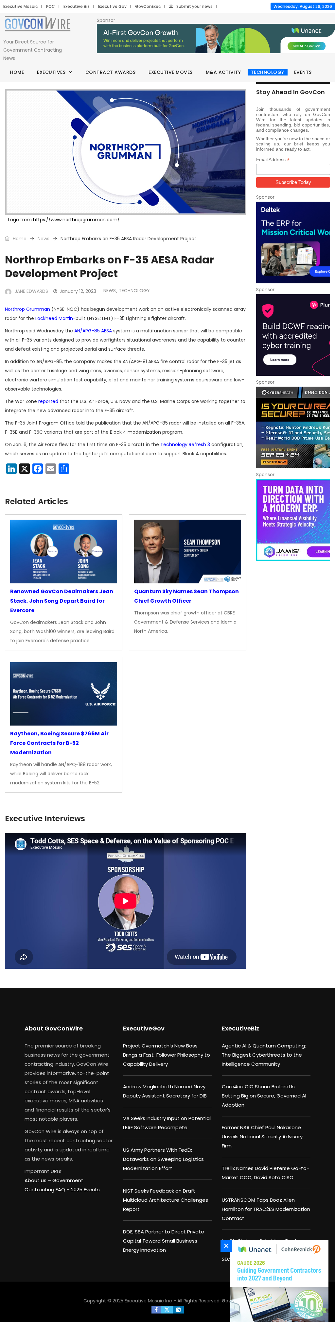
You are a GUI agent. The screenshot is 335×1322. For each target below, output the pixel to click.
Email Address (273, 160)
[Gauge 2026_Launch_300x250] (277, 1281)
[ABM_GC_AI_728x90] (216, 39)
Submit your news (194, 6)
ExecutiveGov (144, 1028)
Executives (51, 72)
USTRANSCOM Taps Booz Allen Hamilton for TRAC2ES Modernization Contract (266, 1209)
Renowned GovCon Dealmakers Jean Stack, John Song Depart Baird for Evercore (61, 601)
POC (50, 6)
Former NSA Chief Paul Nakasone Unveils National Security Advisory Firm (262, 1136)
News (43, 238)
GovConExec (148, 6)
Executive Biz (76, 6)
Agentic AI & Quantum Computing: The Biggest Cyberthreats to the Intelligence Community (264, 1054)
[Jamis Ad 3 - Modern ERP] (293, 520)
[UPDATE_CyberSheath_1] (293, 427)
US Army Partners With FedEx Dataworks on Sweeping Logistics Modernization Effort (163, 1159)
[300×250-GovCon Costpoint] (293, 242)
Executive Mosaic (20, 6)
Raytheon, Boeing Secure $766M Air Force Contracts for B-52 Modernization (59, 743)
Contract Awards (110, 72)
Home (17, 72)
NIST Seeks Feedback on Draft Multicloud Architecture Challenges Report (165, 1200)
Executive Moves (171, 72)
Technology (267, 72)
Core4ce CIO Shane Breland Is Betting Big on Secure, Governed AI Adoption (264, 1095)
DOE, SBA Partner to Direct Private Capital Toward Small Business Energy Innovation (163, 1240)
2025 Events (85, 1189)
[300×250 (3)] (293, 335)
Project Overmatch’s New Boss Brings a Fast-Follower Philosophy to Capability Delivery (166, 1054)
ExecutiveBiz (240, 1028)
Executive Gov (112, 6)
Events (303, 72)
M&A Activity (223, 72)
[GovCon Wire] (37, 25)
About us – (38, 1180)
